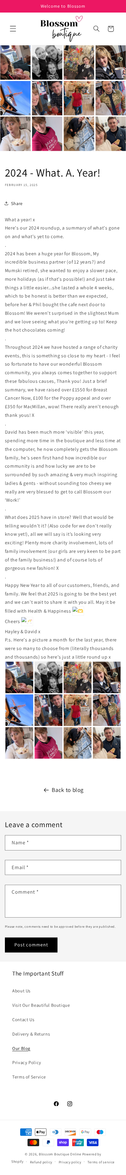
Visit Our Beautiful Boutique (41, 1005)
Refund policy (41, 1162)
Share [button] (17, 203)
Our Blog (21, 1048)
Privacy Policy (26, 1062)
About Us (21, 991)
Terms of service (101, 1162)
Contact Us (23, 1019)
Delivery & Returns (31, 1034)
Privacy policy (70, 1162)
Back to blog (67, 789)
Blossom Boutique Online (60, 1154)
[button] (13, 29)
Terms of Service (29, 1077)
